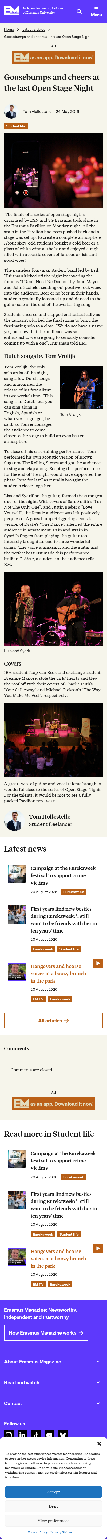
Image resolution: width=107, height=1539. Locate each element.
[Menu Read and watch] (98, 1382)
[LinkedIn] (22, 1435)
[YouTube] (49, 1435)
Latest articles (33, 29)
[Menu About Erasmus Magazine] (98, 1361)
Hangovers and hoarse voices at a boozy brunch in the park (58, 973)
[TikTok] (36, 1435)
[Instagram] (9, 1435)
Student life (15, 126)
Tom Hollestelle (37, 111)
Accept (53, 1492)
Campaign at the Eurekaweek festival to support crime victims (63, 875)
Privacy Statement (63, 1532)
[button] (99, 1443)
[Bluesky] (63, 1435)
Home (9, 29)
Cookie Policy (38, 1532)
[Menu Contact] (98, 1403)
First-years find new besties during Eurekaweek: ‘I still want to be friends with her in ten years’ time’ (64, 920)
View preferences (53, 1520)
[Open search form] (79, 11)
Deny (53, 1506)
